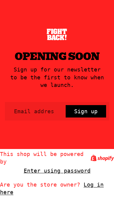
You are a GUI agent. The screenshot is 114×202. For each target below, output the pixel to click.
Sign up (86, 111)
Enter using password (57, 170)
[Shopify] (102, 157)
